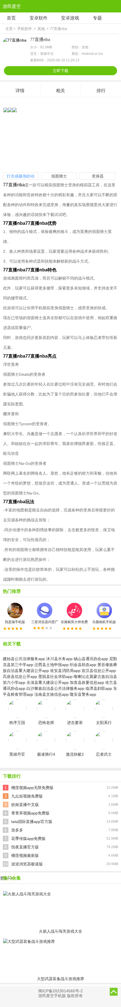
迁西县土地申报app (51, 664)
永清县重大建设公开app (47, 682)
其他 (41, 29)
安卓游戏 (70, 18)
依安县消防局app (65, 670)
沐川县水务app (59, 658)
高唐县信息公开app (20, 676)
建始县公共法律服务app (24, 658)
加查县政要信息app (87, 682)
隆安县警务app (83, 694)
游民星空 (12, 6)
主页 (9, 29)
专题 (97, 18)
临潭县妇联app (99, 688)
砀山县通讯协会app (91, 658)
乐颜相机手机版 (104, 622)
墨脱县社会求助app (55, 676)
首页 (11, 18)
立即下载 (60, 70)
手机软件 (24, 29)
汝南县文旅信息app (51, 694)
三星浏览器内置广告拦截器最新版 (45, 622)
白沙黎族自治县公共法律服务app (55, 688)
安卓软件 (39, 18)
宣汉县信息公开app (99, 670)
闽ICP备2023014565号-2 (60, 991)
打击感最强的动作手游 (20, 177)
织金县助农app (83, 664)
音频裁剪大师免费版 (74, 622)
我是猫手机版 (15, 622)
